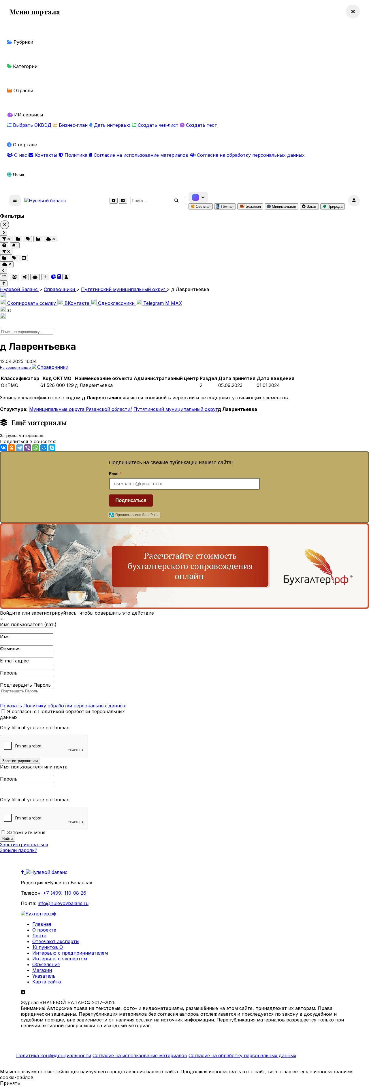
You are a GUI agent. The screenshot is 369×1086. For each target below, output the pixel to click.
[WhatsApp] (35, 447)
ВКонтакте (77, 303)
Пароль (8, 673)
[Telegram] (19, 447)
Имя (5, 636)
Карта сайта (46, 982)
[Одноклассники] (11, 447)
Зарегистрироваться (24, 844)
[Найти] (176, 200)
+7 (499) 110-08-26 (64, 893)
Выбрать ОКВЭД (32, 125)
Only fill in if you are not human (34, 727)
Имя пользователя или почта (33, 767)
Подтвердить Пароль (25, 685)
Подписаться (130, 500)
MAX (173, 303)
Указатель (43, 976)
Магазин (42, 970)
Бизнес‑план (73, 125)
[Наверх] (23, 872)
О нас (21, 155)
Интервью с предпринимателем (70, 953)
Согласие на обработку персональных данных (250, 155)
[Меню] (15, 200)
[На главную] (45, 200)
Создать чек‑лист (158, 125)
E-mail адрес (14, 661)
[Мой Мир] (43, 447)
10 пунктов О (47, 947)
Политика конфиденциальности (53, 1055)
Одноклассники (116, 303)
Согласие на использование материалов (141, 155)
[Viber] (27, 447)
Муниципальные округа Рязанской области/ (80, 409)
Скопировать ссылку (31, 303)
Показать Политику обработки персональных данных (63, 706)
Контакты (46, 155)
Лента (39, 935)
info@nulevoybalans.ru (63, 903)
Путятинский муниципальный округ (175, 409)
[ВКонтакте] (3, 447)
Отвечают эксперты (55, 941)
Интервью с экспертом (59, 959)
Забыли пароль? (18, 850)
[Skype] (51, 447)
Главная (41, 924)
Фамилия (10, 648)
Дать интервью (112, 125)
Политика (76, 155)
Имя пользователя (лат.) (28, 624)
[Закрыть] (4, 224)
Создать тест (200, 125)
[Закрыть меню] (353, 11)
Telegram (153, 303)
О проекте (44, 930)
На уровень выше (16, 367)
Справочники (52, 367)
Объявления (46, 964)
